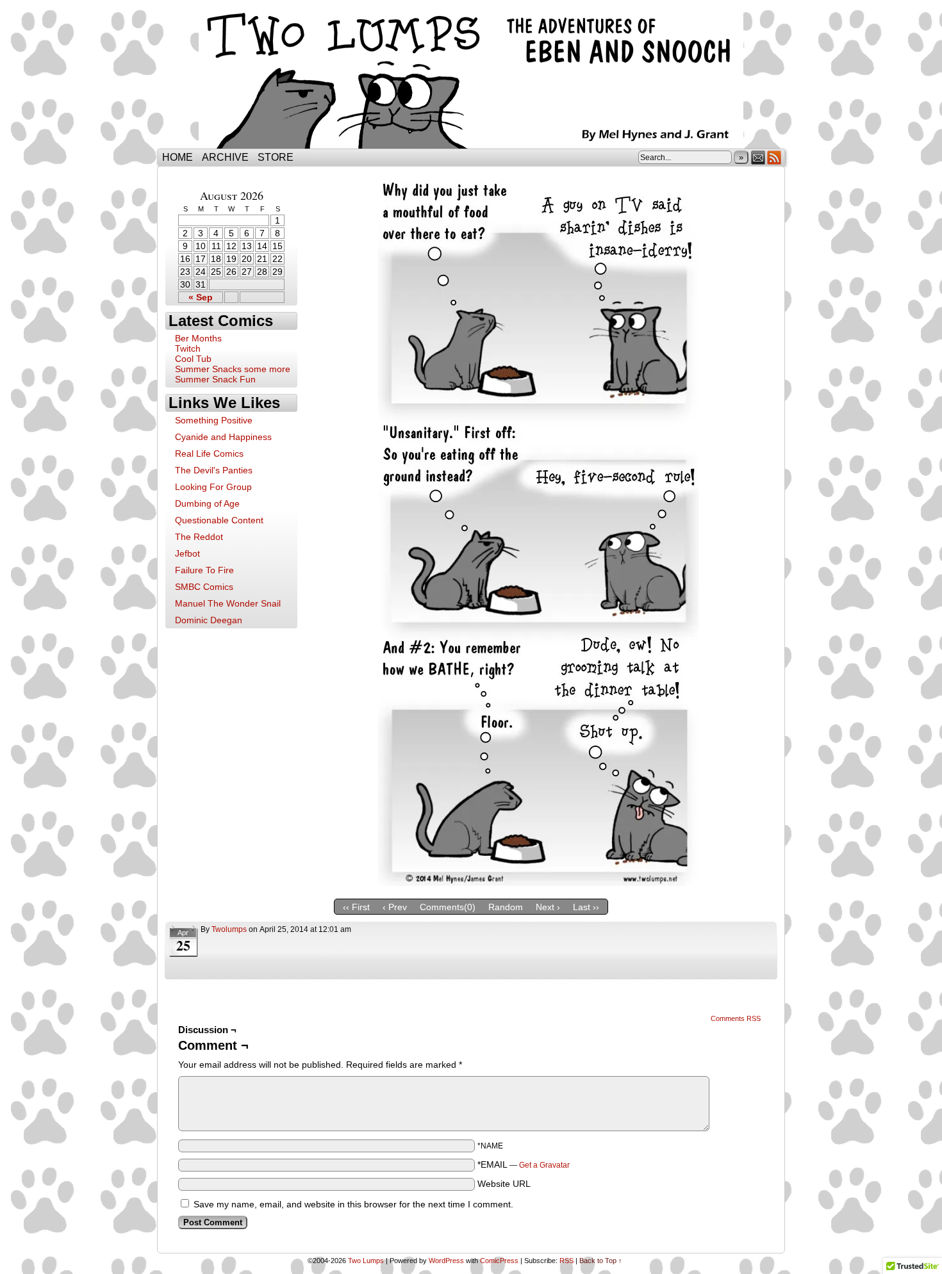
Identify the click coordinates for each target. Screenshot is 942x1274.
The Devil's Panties (213, 470)
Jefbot (187, 553)
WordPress (446, 1260)
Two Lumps (471, 77)
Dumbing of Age (207, 503)
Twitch (188, 348)
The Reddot (199, 537)
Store (275, 157)
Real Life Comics (209, 453)
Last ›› (586, 907)
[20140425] (538, 883)
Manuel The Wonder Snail (228, 603)
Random (505, 907)
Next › (548, 907)
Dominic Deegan (208, 620)
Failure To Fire (204, 570)
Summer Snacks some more (232, 369)
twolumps (229, 929)
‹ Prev (395, 907)
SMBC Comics (204, 587)
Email (758, 157)
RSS (774, 157)
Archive (225, 157)
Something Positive (213, 420)
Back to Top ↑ (600, 1260)
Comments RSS (736, 1018)
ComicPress (499, 1260)
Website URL (504, 1184)
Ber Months (198, 338)
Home (177, 157)
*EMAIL (523, 1164)
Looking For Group (213, 487)
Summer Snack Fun (215, 379)
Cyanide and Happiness (223, 437)
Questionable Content (219, 520)
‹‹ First (356, 907)
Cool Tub (193, 359)
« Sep (200, 297)
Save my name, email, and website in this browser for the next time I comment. (353, 1204)
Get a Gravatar (544, 1165)
